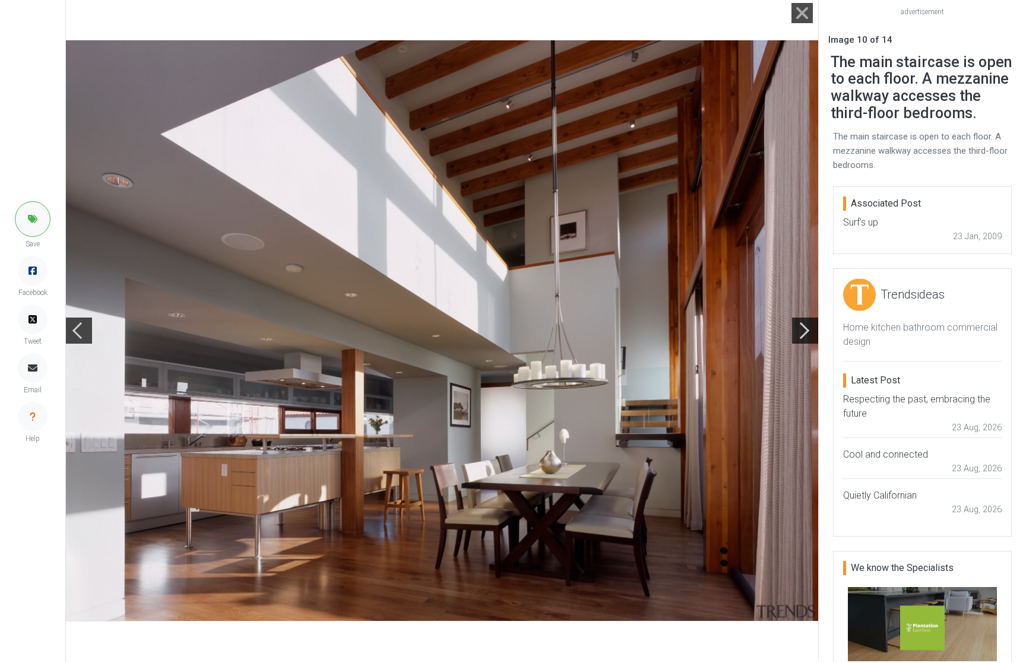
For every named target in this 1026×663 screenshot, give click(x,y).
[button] (32, 219)
